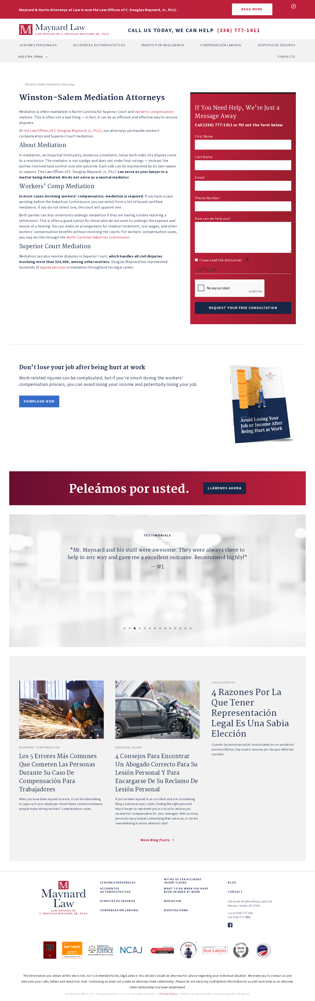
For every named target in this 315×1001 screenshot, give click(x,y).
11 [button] (175, 628)
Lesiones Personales (38, 45)
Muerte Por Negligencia (163, 45)
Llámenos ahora (224, 488)
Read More (252, 9)
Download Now (39, 401)
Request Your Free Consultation (243, 307)
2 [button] (129, 628)
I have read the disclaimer (223, 260)
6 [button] (150, 628)
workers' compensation (154, 111)
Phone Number (207, 198)
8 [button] (160, 628)
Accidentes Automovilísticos (99, 45)
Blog (232, 882)
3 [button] (134, 628)
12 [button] (180, 628)
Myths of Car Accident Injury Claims (183, 881)
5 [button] (145, 628)
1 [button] (124, 628)
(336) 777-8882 (242, 917)
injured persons (52, 267)
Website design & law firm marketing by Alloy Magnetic (215, 993)
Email (200, 177)
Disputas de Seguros (276, 45)
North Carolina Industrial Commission (97, 237)
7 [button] (155, 628)
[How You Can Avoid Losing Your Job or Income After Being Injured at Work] (262, 403)
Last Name (203, 156)
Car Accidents (223, 682)
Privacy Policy (168, 993)
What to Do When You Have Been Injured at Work (186, 890)
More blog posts (155, 840)
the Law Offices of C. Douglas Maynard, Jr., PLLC (63, 130)
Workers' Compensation (39, 747)
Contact (235, 891)
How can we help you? (213, 218)
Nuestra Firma (30, 56)
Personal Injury (129, 747)
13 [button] (185, 628)
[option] (157, 577)
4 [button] (139, 628)
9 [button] (165, 628)
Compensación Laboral (221, 45)
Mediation (172, 901)
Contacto (286, 56)
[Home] (64, 30)
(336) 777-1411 (238, 30)
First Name (204, 136)
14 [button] (190, 628)
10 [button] (170, 628)
